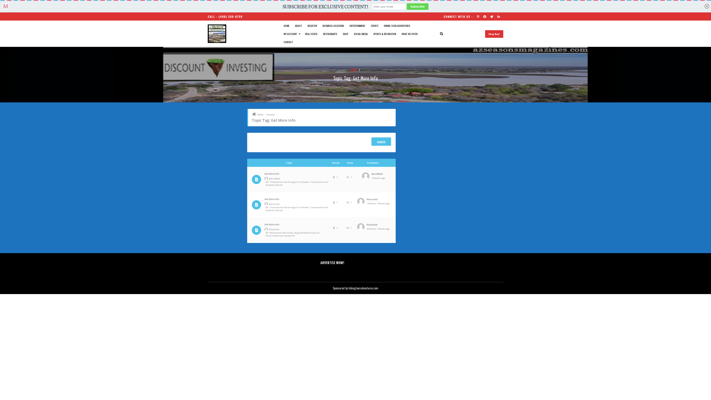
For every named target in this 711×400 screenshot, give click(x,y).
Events (374, 26)
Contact (288, 42)
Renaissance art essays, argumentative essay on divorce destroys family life (293, 234)
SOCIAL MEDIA (361, 34)
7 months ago (378, 178)
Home (286, 26)
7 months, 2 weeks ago (378, 203)
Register (312, 26)
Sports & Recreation (384, 34)
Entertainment (357, 26)
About (298, 26)
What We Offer (410, 34)
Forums (270, 114)
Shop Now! (494, 34)
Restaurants (330, 34)
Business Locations (333, 26)
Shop (345, 34)
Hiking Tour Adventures (397, 26)
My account (290, 34)
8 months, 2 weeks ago (378, 228)
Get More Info (271, 173)
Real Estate (311, 34)
